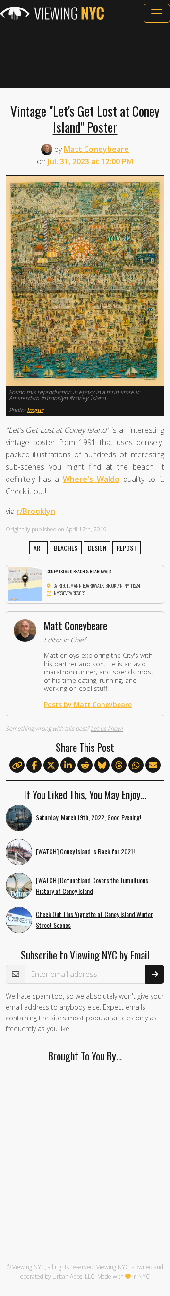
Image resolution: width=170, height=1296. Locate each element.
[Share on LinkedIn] (68, 765)
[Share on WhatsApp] (136, 765)
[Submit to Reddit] (85, 765)
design (97, 548)
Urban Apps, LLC (73, 1276)
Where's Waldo (91, 479)
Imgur (35, 410)
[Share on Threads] (119, 765)
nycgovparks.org (70, 593)
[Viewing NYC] (52, 13)
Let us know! (107, 728)
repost (126, 548)
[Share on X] (51, 765)
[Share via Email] (153, 765)
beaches (65, 548)
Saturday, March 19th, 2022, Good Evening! (88, 817)
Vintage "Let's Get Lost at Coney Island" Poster (85, 118)
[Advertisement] (85, 55)
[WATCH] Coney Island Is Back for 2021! (85, 851)
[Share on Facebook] (34, 765)
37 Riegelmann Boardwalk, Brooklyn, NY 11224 (97, 585)
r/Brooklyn (36, 511)
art (38, 548)
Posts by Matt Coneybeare (88, 704)
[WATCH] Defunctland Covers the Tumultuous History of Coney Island (92, 885)
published (44, 529)
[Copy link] (17, 765)
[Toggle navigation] (157, 13)
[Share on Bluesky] (102, 765)
